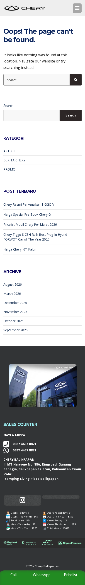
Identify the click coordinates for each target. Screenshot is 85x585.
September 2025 (15, 330)
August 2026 (12, 284)
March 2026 (12, 293)
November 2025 (15, 312)
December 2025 (15, 302)
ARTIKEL (9, 151)
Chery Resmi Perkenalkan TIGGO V (28, 204)
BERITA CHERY (14, 160)
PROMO (9, 169)
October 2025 (13, 321)
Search (8, 106)
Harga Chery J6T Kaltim (20, 249)
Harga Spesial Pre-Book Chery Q (27, 214)
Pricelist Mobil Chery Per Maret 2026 (30, 224)
